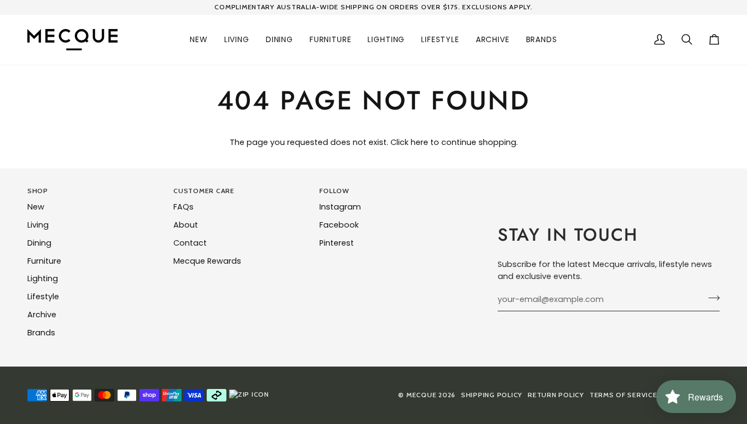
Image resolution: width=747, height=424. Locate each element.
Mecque (421, 395)
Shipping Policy (491, 395)
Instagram (340, 206)
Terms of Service (623, 395)
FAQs (183, 206)
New (35, 206)
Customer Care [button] (204, 191)
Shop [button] (37, 191)
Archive (41, 314)
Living (38, 224)
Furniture (44, 260)
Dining (39, 242)
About (185, 224)
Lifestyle (43, 296)
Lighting (42, 278)
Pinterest (336, 242)
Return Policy (556, 395)
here (419, 142)
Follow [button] (334, 191)
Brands (41, 332)
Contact (190, 242)
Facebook (339, 224)
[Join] (711, 298)
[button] (199, 40)
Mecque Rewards (207, 260)
